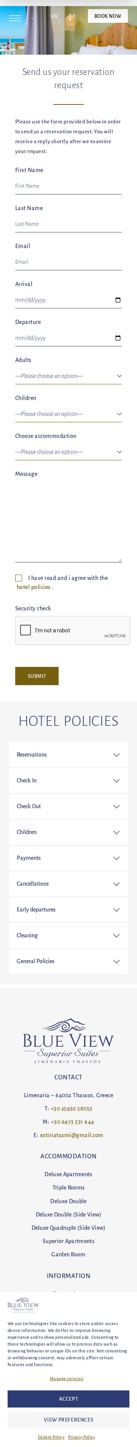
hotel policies (34, 587)
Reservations (32, 755)
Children (26, 398)
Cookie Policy (51, 1437)
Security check (33, 608)
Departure (28, 322)
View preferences (69, 1420)
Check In (27, 780)
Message (26, 474)
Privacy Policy (81, 1437)
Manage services (66, 1378)
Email (22, 246)
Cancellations (33, 884)
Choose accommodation (45, 436)
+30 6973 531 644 (72, 1122)
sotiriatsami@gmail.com (72, 1135)
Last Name (29, 208)
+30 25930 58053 (71, 1109)
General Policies (35, 961)
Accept (68, 1399)
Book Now (107, 15)
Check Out (29, 806)
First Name (29, 170)
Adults (23, 360)
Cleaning (27, 935)
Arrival (23, 284)
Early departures (36, 910)
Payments (29, 858)
